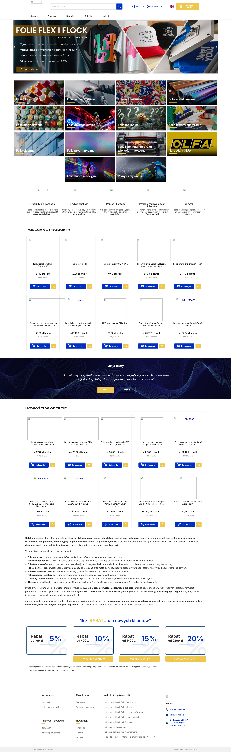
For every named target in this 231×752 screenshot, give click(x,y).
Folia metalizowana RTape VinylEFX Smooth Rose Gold (151, 502)
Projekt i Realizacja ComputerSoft (186, 749)
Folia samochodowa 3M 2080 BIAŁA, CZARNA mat (188, 443)
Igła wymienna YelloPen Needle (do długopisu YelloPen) (151, 265)
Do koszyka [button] (41, 287)
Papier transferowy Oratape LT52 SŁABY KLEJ (151, 324)
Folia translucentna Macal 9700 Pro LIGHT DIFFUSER (78, 443)
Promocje (52, 16)
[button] (14, 47)
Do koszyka (77, 346)
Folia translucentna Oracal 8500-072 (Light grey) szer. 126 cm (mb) (42, 503)
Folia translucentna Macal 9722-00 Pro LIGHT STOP (42, 443)
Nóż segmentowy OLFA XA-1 (115, 323)
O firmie (88, 16)
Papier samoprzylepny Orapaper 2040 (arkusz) (152, 443)
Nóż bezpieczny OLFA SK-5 (115, 264)
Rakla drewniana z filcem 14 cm (187, 264)
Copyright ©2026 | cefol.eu (42, 749)
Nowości (70, 16)
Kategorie (33, 16)
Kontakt (105, 16)
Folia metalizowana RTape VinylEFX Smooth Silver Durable (115, 503)
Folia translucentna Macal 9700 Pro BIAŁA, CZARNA (115, 443)
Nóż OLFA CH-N (79, 264)
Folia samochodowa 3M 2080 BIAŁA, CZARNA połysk (78, 502)
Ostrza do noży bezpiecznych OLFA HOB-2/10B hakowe (43, 324)
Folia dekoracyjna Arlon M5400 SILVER (187, 324)
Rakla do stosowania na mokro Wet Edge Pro (188, 502)
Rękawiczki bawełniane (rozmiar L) (43, 265)
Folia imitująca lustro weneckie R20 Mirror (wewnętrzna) (79, 324)
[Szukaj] (119, 6)
